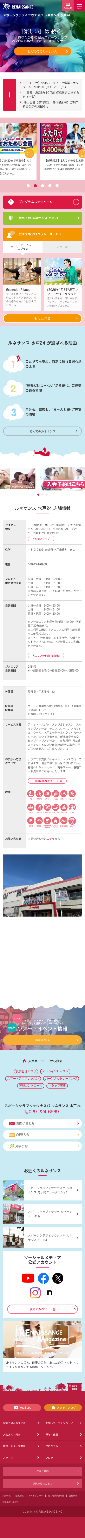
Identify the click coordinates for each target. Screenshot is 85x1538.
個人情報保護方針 (56, 1496)
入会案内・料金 (11, 1434)
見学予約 (21, 1146)
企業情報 (19, 1496)
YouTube (25, 1407)
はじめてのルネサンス (42, 51)
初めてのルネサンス (42, 431)
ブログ (49, 1457)
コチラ (51, 838)
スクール (8, 1457)
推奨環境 (73, 1496)
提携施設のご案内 (42, 1483)
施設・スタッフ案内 (14, 1446)
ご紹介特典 (42, 1471)
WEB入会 (22, 1134)
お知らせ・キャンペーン (59, 1423)
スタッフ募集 (57, 1085)
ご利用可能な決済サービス (47, 781)
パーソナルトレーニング (61, 1078)
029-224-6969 (37, 564)
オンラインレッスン (55, 1071)
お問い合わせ (25, 1123)
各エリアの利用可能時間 (46, 655)
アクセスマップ (41, 538)
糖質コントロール (30, 1085)
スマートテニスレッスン (23, 1078)
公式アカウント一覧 (42, 1309)
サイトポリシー (36, 1496)
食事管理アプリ (26, 1071)
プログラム (52, 1446)
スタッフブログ (66, 1407)
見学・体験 (52, 1434)
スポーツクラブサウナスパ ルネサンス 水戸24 (36, 15)
